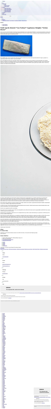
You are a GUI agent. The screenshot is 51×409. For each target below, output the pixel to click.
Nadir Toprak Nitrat (7, 10)
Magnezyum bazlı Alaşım (4, 249)
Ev (2, 2)
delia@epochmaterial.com (7, 239)
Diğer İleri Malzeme (7, 11)
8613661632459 (6, 240)
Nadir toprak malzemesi (12, 249)
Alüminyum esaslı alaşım (44, 249)
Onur (5, 4)
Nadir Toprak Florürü (36, 249)
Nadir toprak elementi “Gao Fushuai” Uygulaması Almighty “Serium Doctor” (14, 20)
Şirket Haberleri (4, 24)
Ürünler (3, 7)
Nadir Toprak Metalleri (8, 9)
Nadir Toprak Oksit (7, 8)
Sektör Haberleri (5, 25)
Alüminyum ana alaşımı (20, 249)
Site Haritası (2, 248)
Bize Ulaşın (4, 14)
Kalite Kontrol (6, 6)
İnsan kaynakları (7, 5)
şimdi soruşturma (3, 233)
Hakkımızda (4, 3)
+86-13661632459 (5, 256)
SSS (3, 13)
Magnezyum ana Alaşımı (28, 249)
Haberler (3, 12)
